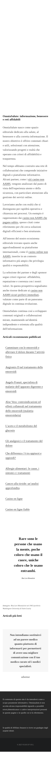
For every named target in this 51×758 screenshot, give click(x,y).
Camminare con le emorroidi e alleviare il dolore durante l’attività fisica (24, 352)
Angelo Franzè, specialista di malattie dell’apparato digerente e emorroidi (24, 387)
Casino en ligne (14, 498)
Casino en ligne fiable (17, 509)
